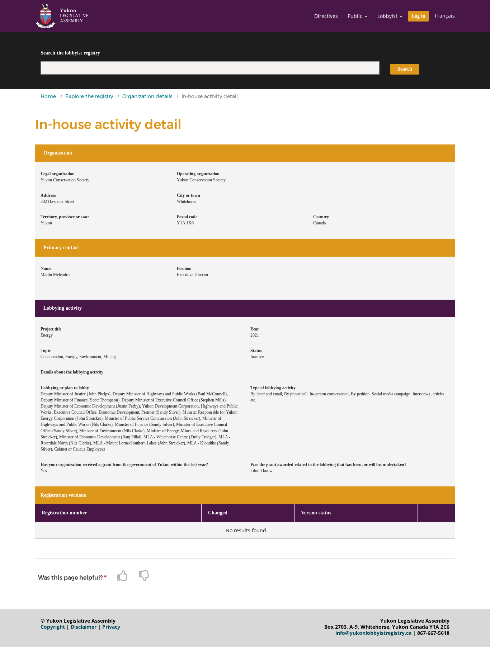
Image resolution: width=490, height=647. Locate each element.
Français (445, 15)
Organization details (147, 96)
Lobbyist (388, 16)
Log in (418, 16)
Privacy (111, 626)
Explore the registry (89, 96)
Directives (326, 16)
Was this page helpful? (70, 577)
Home (48, 96)
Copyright (53, 626)
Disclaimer (83, 626)
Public (356, 16)
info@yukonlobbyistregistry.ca (373, 632)
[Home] (61, 16)
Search (404, 69)
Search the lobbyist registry (70, 53)
